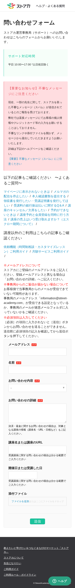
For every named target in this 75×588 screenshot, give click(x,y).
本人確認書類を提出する (49, 196)
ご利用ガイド (11, 569)
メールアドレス (19, 344)
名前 (11, 362)
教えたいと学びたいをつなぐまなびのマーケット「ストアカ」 (36, 550)
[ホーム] (37, 6)
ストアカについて (14, 557)
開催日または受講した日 (25, 468)
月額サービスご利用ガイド (50, 251)
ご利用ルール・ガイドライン (20, 574)
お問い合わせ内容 (20, 380)
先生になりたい (12, 563)
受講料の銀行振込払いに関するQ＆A (39, 205)
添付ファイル (17, 493)
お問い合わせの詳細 (22, 400)
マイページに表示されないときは (27, 191)
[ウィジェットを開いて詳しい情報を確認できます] (59, 581)
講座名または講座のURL (25, 442)
